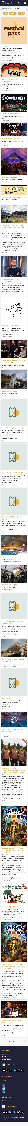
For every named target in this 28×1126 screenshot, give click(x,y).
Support (4, 1101)
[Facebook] (14, 1085)
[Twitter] (14, 1088)
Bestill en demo (6, 1056)
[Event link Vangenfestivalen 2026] (14, 30)
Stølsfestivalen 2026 (9, 177)
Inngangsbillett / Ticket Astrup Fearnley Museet (13, 660)
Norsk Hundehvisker (8, 803)
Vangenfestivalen (7, 60)
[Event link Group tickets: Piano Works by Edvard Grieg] (14, 501)
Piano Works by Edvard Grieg (12, 428)
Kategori (21, 13)
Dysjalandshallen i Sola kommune (11, 561)
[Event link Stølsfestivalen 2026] (14, 161)
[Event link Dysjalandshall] (14, 545)
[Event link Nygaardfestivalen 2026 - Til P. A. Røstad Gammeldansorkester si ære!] (14, 214)
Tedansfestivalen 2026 (10, 326)
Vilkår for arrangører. (17, 1119)
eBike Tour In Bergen (9, 585)
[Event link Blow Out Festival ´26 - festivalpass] (14, 70)
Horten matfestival (7, 202)
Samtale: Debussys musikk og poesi (12, 1022)
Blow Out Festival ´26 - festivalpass (10, 80)
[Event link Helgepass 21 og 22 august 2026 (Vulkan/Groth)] (14, 349)
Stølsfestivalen (6, 181)
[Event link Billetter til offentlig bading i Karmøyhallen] (14, 719)
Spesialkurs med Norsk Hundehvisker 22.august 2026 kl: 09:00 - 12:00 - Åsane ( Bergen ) (14, 770)
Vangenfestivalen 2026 (10, 46)
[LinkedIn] (14, 1091)
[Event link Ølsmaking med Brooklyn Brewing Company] (14, 266)
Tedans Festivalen (7, 336)
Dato (5, 13)
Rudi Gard (5, 252)
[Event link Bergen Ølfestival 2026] (14, 129)
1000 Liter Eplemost (9, 907)
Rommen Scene (6, 919)
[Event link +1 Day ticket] (14, 682)
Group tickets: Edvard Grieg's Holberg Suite (12, 623)
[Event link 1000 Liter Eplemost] (14, 894)
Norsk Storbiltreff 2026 (10, 114)
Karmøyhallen (6, 736)
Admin (4, 1054)
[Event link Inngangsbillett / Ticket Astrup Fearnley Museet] (14, 648)
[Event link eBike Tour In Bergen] (14, 574)
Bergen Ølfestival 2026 (10, 138)
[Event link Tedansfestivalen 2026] (14, 310)
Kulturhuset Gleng (7, 367)
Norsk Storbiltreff (7, 120)
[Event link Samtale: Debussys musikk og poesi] (14, 1009)
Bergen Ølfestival (7, 145)
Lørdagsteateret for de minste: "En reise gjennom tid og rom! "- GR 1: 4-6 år (13, 850)
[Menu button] (25, 3)
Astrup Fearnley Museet (9, 666)
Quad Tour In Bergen (9, 391)
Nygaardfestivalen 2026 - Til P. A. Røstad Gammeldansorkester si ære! (13, 227)
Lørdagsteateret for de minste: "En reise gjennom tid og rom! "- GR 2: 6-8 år (13, 967)
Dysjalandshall (7, 557)
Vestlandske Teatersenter (9, 881)
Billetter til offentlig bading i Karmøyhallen (12, 730)
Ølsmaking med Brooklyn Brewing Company (11, 280)
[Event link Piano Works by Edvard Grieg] (14, 412)
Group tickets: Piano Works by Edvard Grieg (12, 518)
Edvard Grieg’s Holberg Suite (12, 472)
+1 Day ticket (6, 698)
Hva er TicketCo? (7, 1059)
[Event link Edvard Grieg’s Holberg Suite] (14, 457)
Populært (12, 13)
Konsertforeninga (7, 90)
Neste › (24, 1042)
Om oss (4, 1080)
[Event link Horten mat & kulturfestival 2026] (14, 190)
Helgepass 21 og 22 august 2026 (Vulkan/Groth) (13, 361)
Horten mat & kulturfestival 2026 (13, 197)
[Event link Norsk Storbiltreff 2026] (14, 103)
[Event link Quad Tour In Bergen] (14, 379)
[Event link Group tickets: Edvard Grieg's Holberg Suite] (14, 606)
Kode (3, 440)
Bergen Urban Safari (8, 396)
